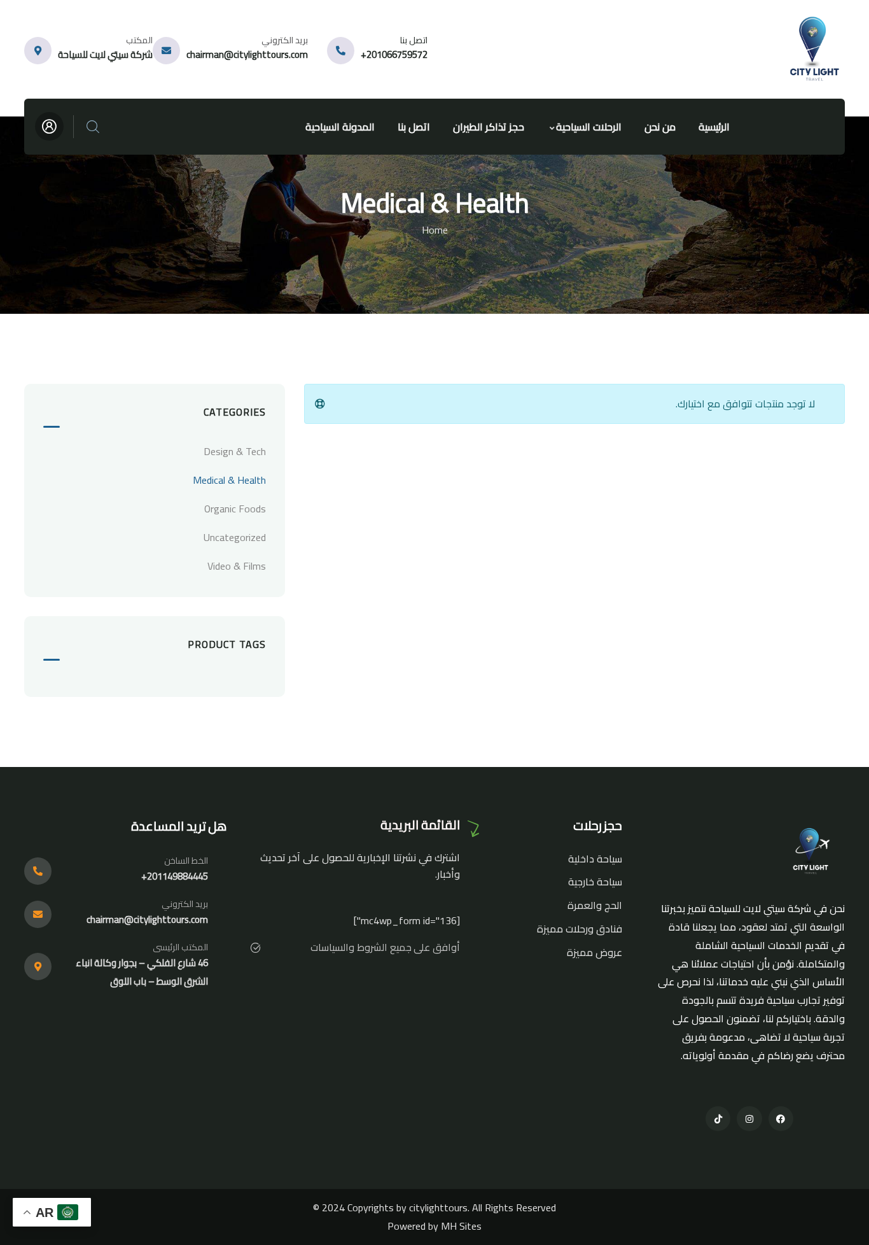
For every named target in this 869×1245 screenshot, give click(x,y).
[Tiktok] (718, 1118)
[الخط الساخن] (38, 871)
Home (435, 229)
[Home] (816, 49)
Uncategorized (235, 537)
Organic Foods (235, 508)
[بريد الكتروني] (166, 50)
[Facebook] (780, 1118)
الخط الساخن (186, 860)
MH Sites (461, 1225)
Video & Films (236, 565)
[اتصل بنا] (340, 50)
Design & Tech (235, 451)
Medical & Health (229, 479)
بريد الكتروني (284, 40)
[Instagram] (749, 1118)
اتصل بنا (414, 40)
